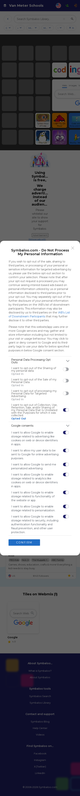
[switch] (66, 369)
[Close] (72, 248)
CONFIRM (24, 542)
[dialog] (40, 398)
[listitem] (40, 361)
